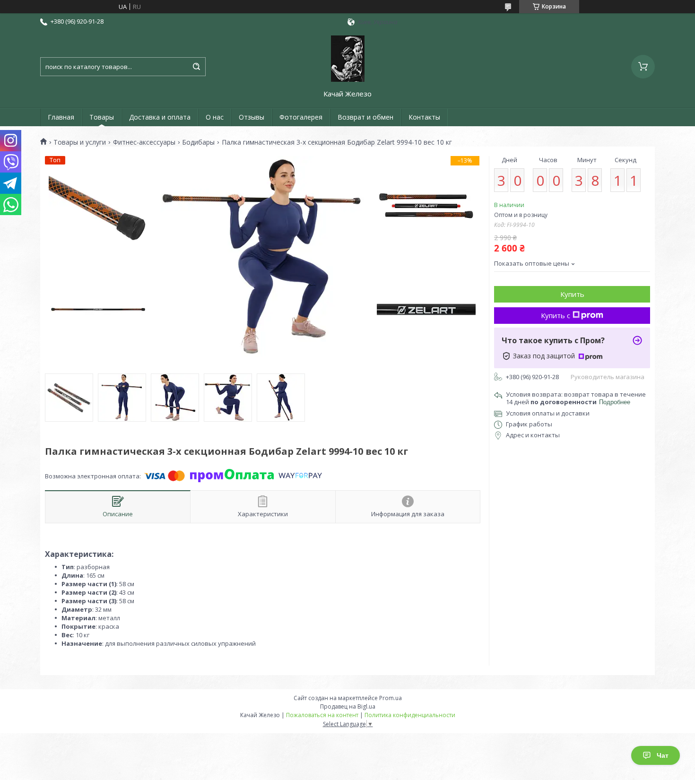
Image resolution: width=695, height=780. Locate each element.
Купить (572, 294)
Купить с (555, 315)
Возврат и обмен (365, 117)
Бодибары (198, 142)
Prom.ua (390, 698)
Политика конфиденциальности (410, 715)
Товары (101, 117)
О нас (215, 117)
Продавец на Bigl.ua (347, 706)
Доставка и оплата (160, 117)
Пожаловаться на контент (322, 715)
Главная (61, 117)
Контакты (424, 117)
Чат (663, 755)
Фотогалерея (300, 117)
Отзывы (251, 117)
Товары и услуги (79, 142)
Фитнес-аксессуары (144, 142)
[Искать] (196, 66)
